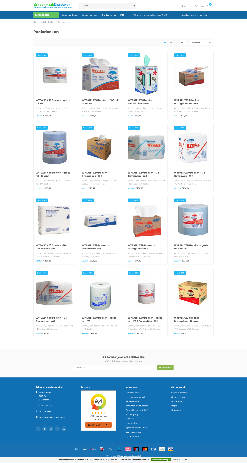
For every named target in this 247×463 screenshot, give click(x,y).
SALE (122, 15)
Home (36, 22)
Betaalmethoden (133, 401)
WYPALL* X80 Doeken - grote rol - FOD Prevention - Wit (145, 319)
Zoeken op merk (90, 15)
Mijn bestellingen (178, 397)
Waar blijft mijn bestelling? (137, 410)
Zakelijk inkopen (70, 15)
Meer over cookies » (180, 460)
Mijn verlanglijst (177, 401)
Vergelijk (174, 405)
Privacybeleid (131, 423)
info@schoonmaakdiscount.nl (52, 417)
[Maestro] (136, 449)
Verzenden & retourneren (137, 405)
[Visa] (170, 449)
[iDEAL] (102, 449)
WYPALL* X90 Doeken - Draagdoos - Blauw (187, 319)
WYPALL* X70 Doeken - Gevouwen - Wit (95, 247)
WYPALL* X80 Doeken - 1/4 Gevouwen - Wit (51, 319)
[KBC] (119, 449)
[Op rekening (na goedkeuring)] (110, 449)
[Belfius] (93, 449)
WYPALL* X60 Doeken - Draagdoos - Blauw (187, 102)
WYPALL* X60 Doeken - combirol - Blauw (141, 102)
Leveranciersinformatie (136, 397)
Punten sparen (132, 436)
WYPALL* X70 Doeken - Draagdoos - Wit (141, 247)
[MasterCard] (145, 449)
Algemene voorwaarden (136, 427)
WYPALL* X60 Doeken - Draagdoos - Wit (95, 174)
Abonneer (166, 367)
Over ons (130, 418)
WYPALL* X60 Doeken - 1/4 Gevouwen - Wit (143, 174)
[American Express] (76, 449)
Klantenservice (109, 15)
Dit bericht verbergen (161, 460)
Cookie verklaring (133, 432)
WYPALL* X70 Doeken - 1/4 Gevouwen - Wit (189, 174)
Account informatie (179, 392)
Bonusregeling (132, 414)
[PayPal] (162, 449)
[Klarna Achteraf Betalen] (127, 449)
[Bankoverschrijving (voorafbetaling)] (84, 449)
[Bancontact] (153, 449)
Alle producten (177, 410)
